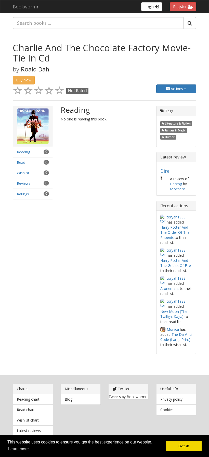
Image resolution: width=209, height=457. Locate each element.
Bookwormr (26, 7)
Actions (177, 88)
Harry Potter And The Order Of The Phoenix (175, 232)
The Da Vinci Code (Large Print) (176, 337)
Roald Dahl (36, 69)
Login (150, 6)
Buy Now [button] (23, 80)
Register (180, 6)
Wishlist (23, 172)
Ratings (23, 193)
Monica (173, 329)
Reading (23, 152)
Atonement (169, 288)
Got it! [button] (183, 446)
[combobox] (98, 23)
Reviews (23, 183)
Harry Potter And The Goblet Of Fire (175, 263)
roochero (177, 189)
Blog (68, 399)
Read (21, 162)
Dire (164, 171)
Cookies (167, 409)
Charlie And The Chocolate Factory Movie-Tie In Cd (102, 53)
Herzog (176, 183)
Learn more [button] (18, 449)
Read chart (26, 409)
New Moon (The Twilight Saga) (173, 314)
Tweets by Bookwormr (128, 396)
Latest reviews (29, 430)
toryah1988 (176, 217)
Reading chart (28, 399)
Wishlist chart (28, 420)
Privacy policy (171, 399)
